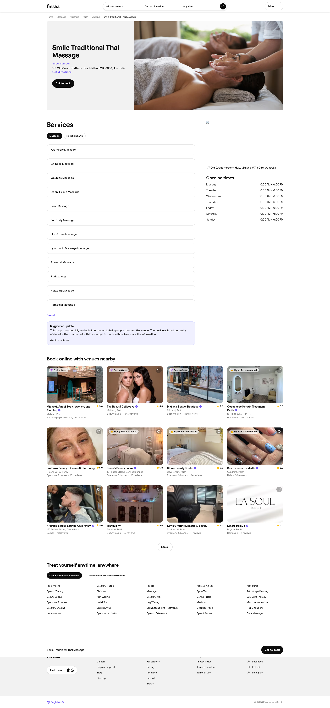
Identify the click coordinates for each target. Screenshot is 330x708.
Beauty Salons (54, 596)
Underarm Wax (55, 613)
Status (150, 683)
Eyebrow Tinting (105, 585)
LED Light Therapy (256, 596)
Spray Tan (202, 591)
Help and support (106, 667)
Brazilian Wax (104, 607)
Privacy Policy (204, 661)
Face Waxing (53, 585)
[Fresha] (53, 6)
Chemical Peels (205, 607)
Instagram (257, 672)
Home (50, 16)
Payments (152, 672)
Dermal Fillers (204, 596)
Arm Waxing (103, 596)
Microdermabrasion (257, 602)
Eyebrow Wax (154, 596)
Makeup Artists (205, 585)
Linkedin (256, 667)
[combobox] (122, 6)
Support (151, 678)
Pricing (150, 667)
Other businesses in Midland (64, 575)
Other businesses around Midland (107, 575)
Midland (96, 16)
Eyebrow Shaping (56, 607)
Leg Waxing (153, 602)
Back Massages (255, 613)
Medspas (202, 602)
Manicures (252, 585)
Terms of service (206, 667)
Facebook (257, 661)
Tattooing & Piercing (257, 591)
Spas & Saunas (204, 613)
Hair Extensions (255, 607)
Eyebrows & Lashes (57, 602)
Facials (150, 585)
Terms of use (204, 672)
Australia (74, 16)
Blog (99, 672)
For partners (153, 661)
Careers (101, 661)
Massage (61, 16)
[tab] (54, 136)
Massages (152, 591)
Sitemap (101, 678)
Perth (85, 16)
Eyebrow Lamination (107, 613)
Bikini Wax (102, 591)
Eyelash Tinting (55, 591)
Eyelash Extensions (157, 613)
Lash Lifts (102, 602)
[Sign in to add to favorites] (98, 370)
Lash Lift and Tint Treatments (162, 607)
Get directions (62, 71)
